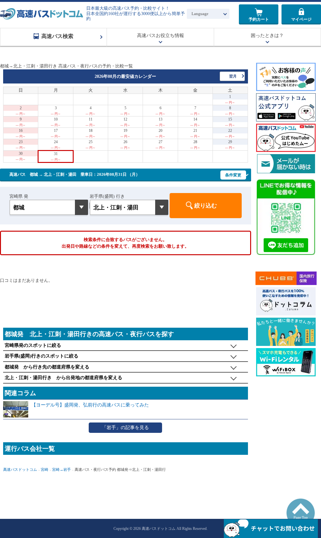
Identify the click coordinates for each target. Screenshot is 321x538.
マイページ (301, 19)
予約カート (259, 19)
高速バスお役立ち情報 (160, 35)
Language (200, 13)
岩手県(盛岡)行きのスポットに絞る (41, 355)
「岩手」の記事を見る (125, 427)
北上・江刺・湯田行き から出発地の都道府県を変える (63, 377)
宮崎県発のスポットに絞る (33, 345)
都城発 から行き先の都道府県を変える (47, 366)
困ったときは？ (267, 35)
